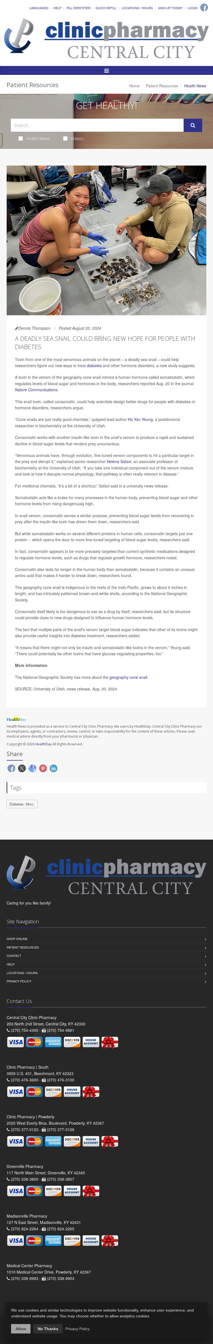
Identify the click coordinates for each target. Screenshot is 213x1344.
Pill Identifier (78, 8)
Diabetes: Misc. (22, 804)
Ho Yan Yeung (140, 419)
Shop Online (17, 938)
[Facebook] (204, 7)
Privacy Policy (19, 981)
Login (192, 8)
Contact (14, 955)
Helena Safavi (119, 461)
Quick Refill (106, 8)
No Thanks (48, 1329)
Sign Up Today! (170, 8)
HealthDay (43, 744)
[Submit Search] (193, 125)
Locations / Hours (137, 8)
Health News (38, 138)
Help (57, 8)
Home (134, 85)
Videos (77, 138)
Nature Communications (36, 389)
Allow (21, 1329)
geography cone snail (128, 677)
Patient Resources (162, 85)
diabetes (94, 365)
